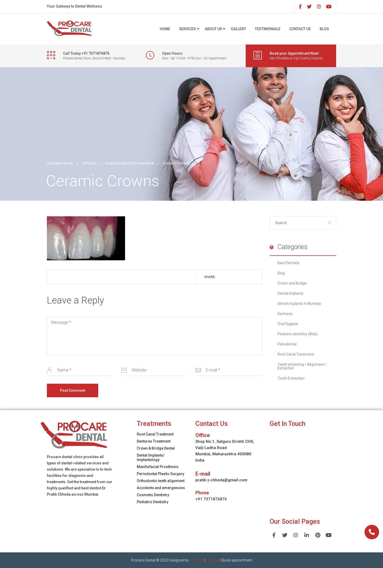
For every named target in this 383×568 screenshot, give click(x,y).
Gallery (238, 29)
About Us (213, 29)
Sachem (196, 560)
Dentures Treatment (153, 441)
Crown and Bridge (292, 283)
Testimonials (267, 29)
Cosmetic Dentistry (153, 495)
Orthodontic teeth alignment (160, 481)
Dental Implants (290, 293)
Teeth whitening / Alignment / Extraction (302, 366)
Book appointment (237, 560)
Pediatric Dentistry (152, 502)
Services (187, 29)
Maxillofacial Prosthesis (157, 467)
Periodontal (286, 344)
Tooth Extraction (291, 378)
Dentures (285, 314)
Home (165, 29)
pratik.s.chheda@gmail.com (221, 480)
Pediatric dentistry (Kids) (297, 334)
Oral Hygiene (287, 324)
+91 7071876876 (211, 499)
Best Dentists (288, 263)
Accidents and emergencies (161, 488)
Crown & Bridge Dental (156, 448)
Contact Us (300, 29)
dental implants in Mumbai (299, 303)
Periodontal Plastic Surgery (160, 474)
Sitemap (212, 560)
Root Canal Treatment (295, 354)
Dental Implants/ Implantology (150, 457)
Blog (324, 29)
